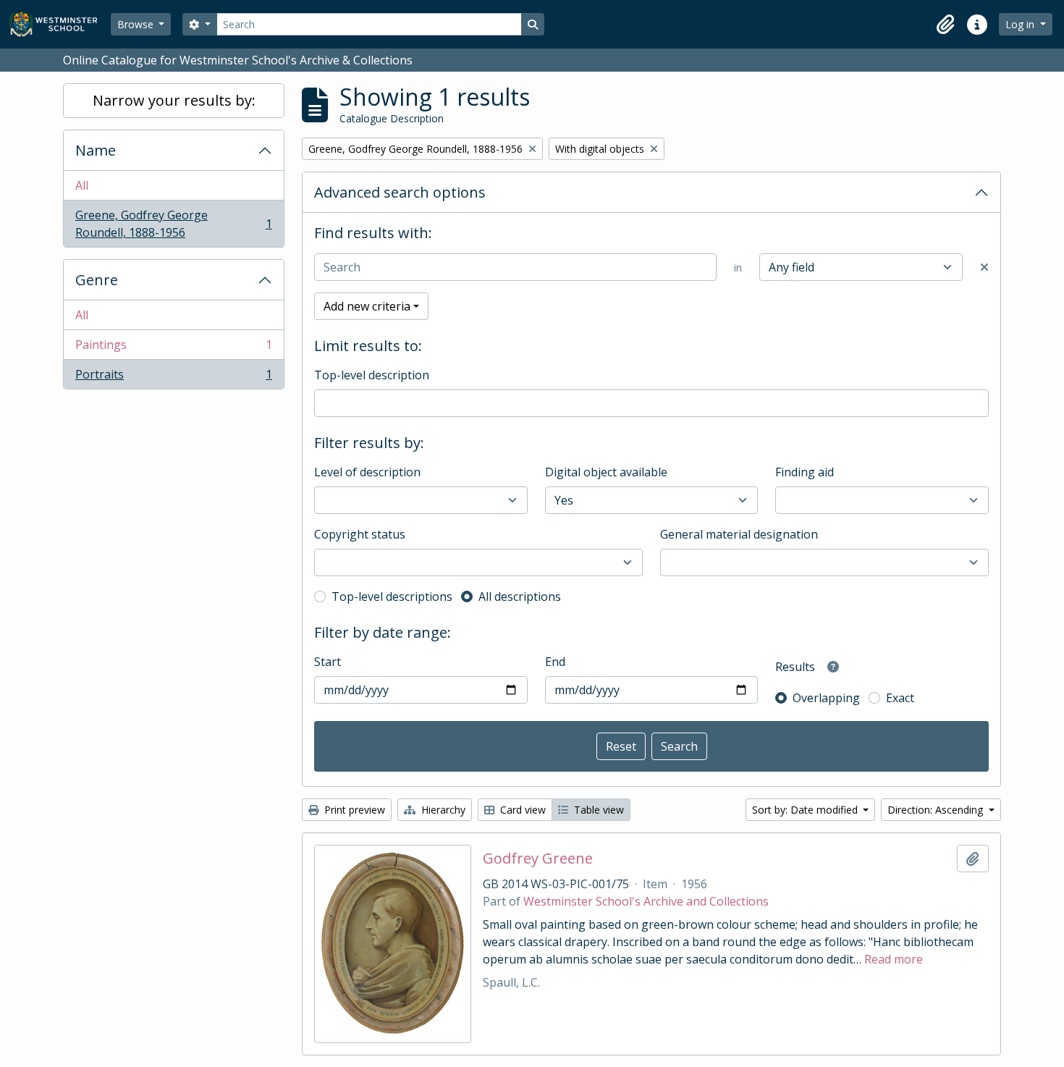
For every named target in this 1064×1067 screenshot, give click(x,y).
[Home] (60, 24)
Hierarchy (441, 810)
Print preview (353, 810)
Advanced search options (400, 192)
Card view (521, 810)
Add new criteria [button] (367, 306)
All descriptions (519, 596)
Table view (597, 810)
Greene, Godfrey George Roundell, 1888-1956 (173, 223)
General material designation (739, 534)
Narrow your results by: (174, 100)
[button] (945, 25)
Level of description (367, 472)
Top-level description (371, 375)
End (555, 662)
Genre (96, 280)
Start (327, 662)
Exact (900, 698)
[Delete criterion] (984, 267)
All (81, 185)
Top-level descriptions (392, 596)
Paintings (173, 348)
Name (95, 150)
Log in (1021, 24)
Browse (136, 24)
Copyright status (359, 534)
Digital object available (606, 472)
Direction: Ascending (936, 810)
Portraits (173, 377)
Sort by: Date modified (806, 810)
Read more (893, 959)
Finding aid (804, 472)
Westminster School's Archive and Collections (646, 901)
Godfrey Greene (538, 858)
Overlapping (826, 698)
